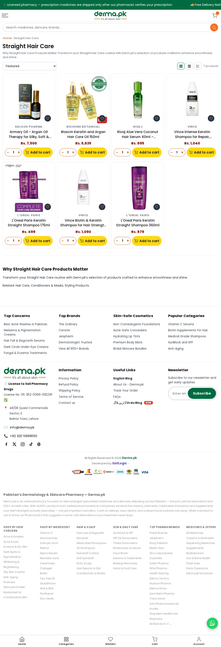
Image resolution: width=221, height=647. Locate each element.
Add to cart (40, 152)
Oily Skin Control (14, 572)
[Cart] (214, 15)
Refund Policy (68, 384)
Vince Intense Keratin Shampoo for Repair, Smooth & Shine (192, 134)
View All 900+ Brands (74, 349)
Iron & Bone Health (198, 558)
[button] (47, 118)
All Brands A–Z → (161, 624)
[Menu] (5, 16)
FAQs (117, 397)
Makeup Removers (125, 563)
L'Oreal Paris (28, 215)
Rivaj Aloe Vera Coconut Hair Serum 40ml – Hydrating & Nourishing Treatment (137, 134)
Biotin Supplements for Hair (188, 330)
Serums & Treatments (127, 558)
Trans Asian (157, 598)
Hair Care (22, 285)
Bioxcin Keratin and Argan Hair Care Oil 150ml (83, 134)
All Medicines (194, 533)
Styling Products (77, 285)
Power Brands (158, 533)
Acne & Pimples (13, 536)
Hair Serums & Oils (89, 568)
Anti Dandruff (85, 558)
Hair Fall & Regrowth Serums (24, 341)
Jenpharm (66, 336)
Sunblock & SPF (123, 533)
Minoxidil (82, 538)
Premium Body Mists (127, 342)
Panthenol (46, 593)
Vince (192, 127)
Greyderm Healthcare (164, 613)
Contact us (67, 403)
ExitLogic (119, 463)
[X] (14, 444)
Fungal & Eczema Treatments (25, 353)
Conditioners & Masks (47, 285)
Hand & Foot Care (124, 568)
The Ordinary (68, 324)
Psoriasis (9, 582)
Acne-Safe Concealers (130, 330)
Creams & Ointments (200, 538)
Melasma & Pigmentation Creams (22, 332)
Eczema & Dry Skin (15, 547)
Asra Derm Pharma (162, 593)
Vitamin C (46, 533)
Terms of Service (71, 397)
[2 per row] (181, 66)
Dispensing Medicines (200, 543)
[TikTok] (30, 444)
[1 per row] (189, 66)
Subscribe (202, 393)
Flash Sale (193, 563)
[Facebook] (6, 444)
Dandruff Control (88, 553)
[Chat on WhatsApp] (212, 623)
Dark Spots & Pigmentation (12, 554)
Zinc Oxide (47, 598)
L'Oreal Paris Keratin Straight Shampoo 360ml (137, 222)
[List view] (197, 66)
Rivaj (137, 127)
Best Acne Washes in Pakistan (25, 324)
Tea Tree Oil (47, 578)
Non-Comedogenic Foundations (136, 324)
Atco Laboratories (161, 553)
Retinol (44, 548)
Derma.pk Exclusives (199, 573)
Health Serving (159, 573)
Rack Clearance (197, 568)
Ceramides (47, 563)
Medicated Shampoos (91, 543)
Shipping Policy (69, 391)
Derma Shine (158, 588)
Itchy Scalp (84, 563)
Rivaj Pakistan (159, 543)
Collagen (46, 568)
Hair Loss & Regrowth (90, 533)
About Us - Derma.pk (128, 384)
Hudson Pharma (160, 583)
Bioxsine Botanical (83, 127)
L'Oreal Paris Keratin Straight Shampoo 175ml (29, 222)
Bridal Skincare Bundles (130, 349)
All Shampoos (86, 548)
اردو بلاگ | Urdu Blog (132, 403)
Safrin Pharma (159, 563)
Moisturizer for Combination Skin (15, 594)
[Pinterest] (39, 444)
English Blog (122, 378)
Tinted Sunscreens (125, 543)
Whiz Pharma (158, 568)
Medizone (156, 619)
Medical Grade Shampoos (187, 336)
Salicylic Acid (49, 543)
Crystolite (156, 558)
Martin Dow (157, 548)
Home (7, 38)
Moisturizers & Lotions (127, 548)
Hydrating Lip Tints (126, 336)
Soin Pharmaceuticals (164, 604)
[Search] (214, 27)
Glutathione (47, 583)
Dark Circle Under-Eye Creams (26, 347)
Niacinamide (48, 538)
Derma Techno (159, 578)
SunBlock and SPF (180, 342)
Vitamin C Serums (181, 324)
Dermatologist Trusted (75, 342)
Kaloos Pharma (29, 127)
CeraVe (64, 330)
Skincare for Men (14, 587)
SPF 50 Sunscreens (125, 538)
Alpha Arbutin (49, 553)
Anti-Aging (175, 349)
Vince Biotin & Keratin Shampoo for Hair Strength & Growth (83, 223)
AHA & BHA (47, 588)
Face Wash (120, 553)
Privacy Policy (69, 378)
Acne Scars (11, 542)
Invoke (154, 609)
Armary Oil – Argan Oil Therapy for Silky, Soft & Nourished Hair (29, 134)
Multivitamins (195, 553)
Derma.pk (129, 458)
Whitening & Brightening (11, 564)
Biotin (43, 573)
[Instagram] (22, 444)
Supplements (195, 548)
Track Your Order (125, 391)
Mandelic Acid (49, 558)
